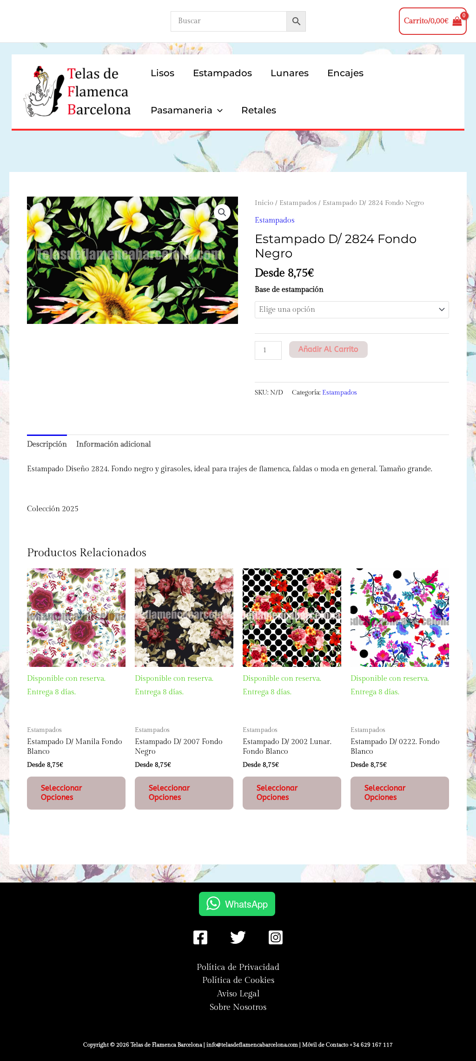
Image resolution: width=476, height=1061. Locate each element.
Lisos (162, 73)
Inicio (264, 203)
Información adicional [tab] (113, 444)
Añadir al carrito (328, 349)
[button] (217, 110)
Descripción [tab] (47, 444)
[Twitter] (238, 937)
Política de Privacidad (238, 967)
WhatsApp (246, 903)
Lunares (290, 73)
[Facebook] (200, 937)
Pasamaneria (181, 110)
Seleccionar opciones (61, 793)
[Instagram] (275, 937)
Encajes (345, 73)
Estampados (222, 73)
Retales (258, 110)
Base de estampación (289, 289)
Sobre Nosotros (238, 1007)
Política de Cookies (238, 980)
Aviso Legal (238, 994)
